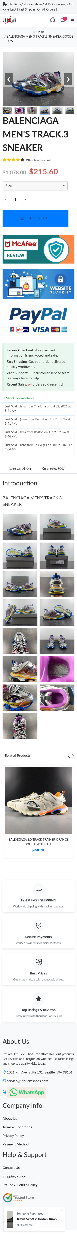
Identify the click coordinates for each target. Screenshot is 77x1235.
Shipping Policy (14, 1176)
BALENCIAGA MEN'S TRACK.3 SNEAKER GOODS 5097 (40, 39)
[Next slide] (73, 755)
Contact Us (11, 1167)
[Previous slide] (68, 755)
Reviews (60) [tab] (53, 468)
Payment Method (16, 1144)
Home (40, 32)
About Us (10, 1118)
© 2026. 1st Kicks (14, 1222)
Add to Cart (38, 218)
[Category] (72, 20)
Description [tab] (20, 468)
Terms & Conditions (17, 1127)
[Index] (52, 20)
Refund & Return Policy (20, 1185)
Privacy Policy (13, 1135)
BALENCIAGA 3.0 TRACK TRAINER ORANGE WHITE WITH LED (38, 842)
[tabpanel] (38, 813)
